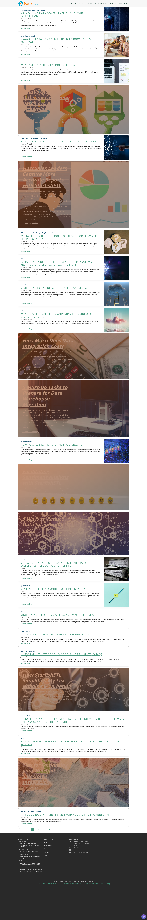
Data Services (88, 3)
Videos (46, 856)
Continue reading (26, 28)
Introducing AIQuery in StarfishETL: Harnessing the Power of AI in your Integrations (29, 845)
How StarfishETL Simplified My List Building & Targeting (46, 680)
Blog (45, 842)
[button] (143, 916)
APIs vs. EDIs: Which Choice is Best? (29, 851)
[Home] (28, 3)
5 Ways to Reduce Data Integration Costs (43, 524)
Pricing (121, 3)
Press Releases (49, 845)
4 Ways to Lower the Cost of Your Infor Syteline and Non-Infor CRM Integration (31, 870)
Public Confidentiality (90, 884)
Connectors (79, 3)
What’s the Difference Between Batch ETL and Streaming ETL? (45, 100)
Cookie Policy (41, 884)
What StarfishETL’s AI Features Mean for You (30, 857)
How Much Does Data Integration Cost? (47, 343)
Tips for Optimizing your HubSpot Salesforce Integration (45, 773)
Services (46, 849)
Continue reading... (30, 128)
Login (126, 3)
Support (46, 852)
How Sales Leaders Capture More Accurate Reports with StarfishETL (44, 177)
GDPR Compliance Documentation (70, 884)
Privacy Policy (52, 884)
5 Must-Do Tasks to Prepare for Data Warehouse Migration (44, 396)
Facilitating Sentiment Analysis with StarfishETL (45, 477)
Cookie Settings (105, 884)
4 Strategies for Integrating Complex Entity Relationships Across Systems (30, 863)
